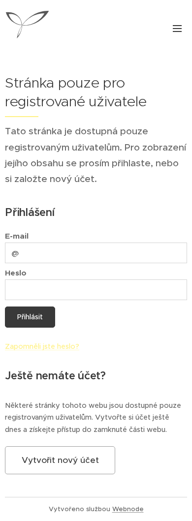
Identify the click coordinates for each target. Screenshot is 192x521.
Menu (177, 28)
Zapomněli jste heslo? (42, 346)
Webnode (128, 509)
